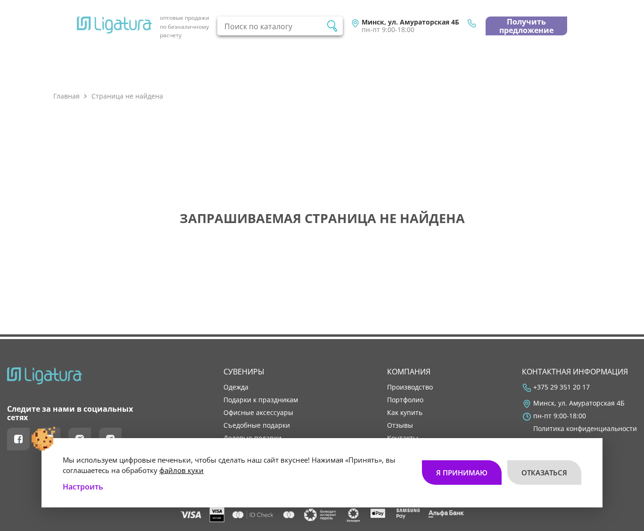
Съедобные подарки (256, 425)
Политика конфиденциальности (585, 428)
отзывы (400, 425)
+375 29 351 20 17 (561, 387)
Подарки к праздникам (260, 400)
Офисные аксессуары (258, 412)
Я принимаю (461, 472)
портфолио (405, 400)
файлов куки (181, 470)
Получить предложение (526, 26)
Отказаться (544, 472)
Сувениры (243, 371)
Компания (408, 371)
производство (410, 387)
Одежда (235, 387)
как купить (404, 412)
